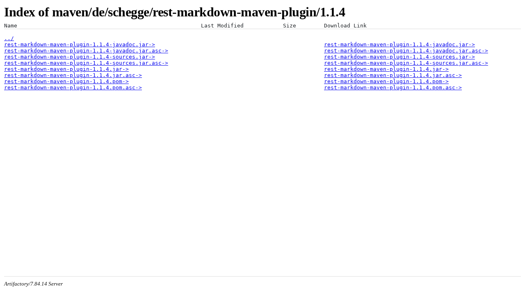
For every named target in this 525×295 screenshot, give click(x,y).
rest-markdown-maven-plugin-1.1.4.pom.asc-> (73, 87)
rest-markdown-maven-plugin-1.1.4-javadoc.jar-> (79, 44)
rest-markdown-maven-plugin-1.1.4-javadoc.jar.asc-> (86, 51)
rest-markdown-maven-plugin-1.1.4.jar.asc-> (73, 75)
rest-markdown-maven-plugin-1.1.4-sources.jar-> (79, 57)
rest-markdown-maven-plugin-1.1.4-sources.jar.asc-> (86, 63)
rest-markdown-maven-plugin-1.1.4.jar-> (66, 69)
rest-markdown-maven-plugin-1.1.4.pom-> (66, 81)
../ (9, 38)
